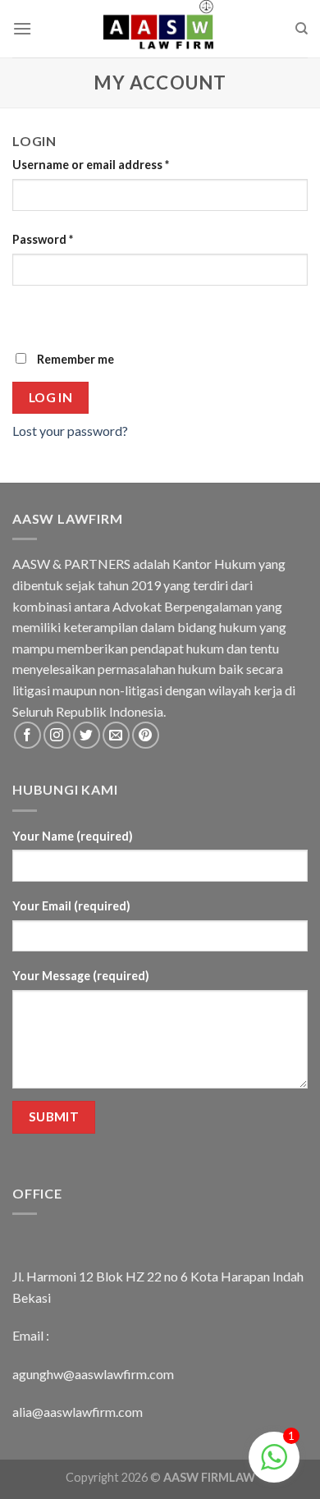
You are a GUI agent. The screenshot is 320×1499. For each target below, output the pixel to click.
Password (42, 239)
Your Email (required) (71, 906)
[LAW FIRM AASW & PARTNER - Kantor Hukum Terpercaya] (160, 28)
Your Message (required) (80, 976)
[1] (274, 1465)
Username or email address (90, 165)
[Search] (301, 28)
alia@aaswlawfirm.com (77, 1411)
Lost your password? (70, 430)
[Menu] (22, 28)
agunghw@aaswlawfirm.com (93, 1374)
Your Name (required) (72, 836)
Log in (51, 397)
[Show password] (28, 315)
